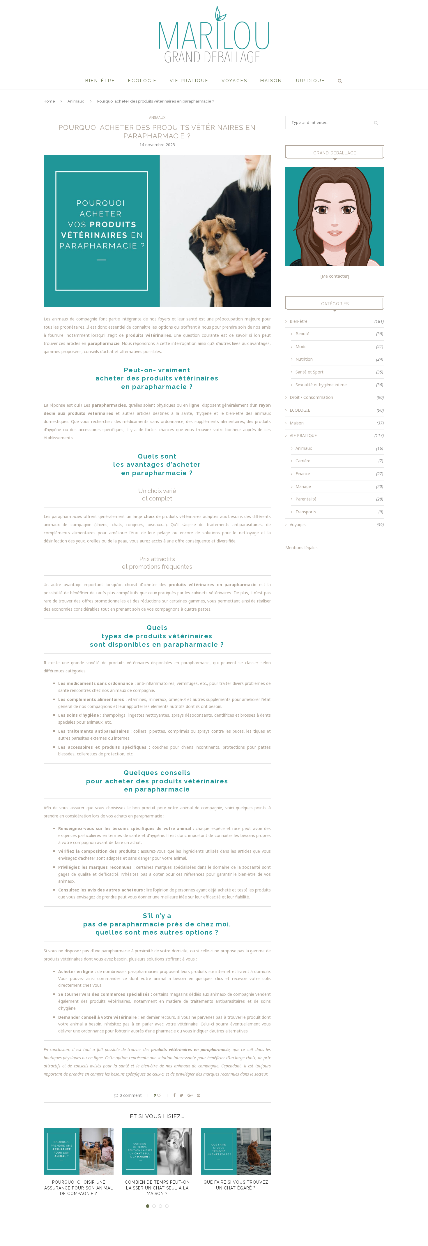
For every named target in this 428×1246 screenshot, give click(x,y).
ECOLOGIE (142, 80)
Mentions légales (301, 547)
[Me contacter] (335, 276)
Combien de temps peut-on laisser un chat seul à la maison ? (157, 1188)
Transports (339, 511)
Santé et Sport (339, 372)
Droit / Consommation (337, 397)
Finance (339, 473)
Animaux (76, 101)
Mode (339, 346)
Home (49, 101)
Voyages (234, 80)
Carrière (339, 460)
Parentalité (339, 499)
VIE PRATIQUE (189, 80)
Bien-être (100, 80)
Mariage (339, 486)
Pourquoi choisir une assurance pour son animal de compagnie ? (78, 1188)
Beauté (339, 333)
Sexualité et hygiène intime (339, 384)
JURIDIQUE (310, 80)
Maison (271, 80)
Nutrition (339, 359)
